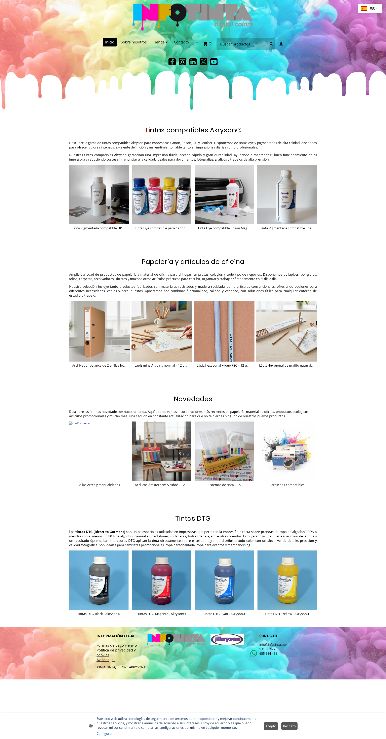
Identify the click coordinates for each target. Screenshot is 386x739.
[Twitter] (203, 61)
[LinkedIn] (193, 61)
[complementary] (370, 9)
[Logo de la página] (193, 17)
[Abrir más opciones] (197, 42)
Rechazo (289, 726)
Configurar (104, 733)
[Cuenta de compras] (281, 43)
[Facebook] (172, 61)
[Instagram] (182, 61)
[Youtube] (214, 61)
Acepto (271, 726)
